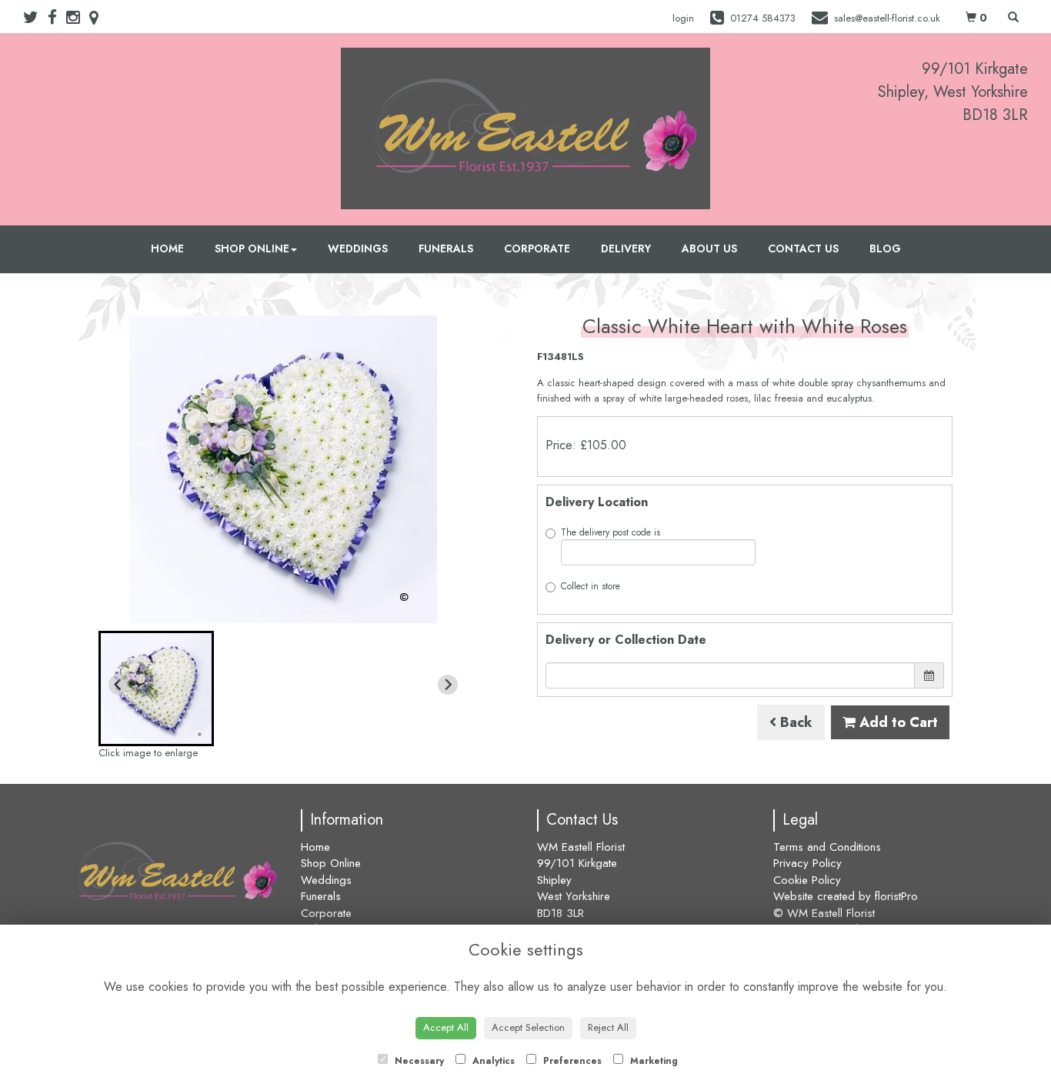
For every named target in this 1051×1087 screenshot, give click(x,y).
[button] (156, 688)
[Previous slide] (118, 685)
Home (167, 248)
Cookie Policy (807, 880)
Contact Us (803, 248)
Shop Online (252, 248)
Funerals (446, 248)
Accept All (446, 1027)
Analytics (492, 1061)
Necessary (418, 1061)
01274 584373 (978, 138)
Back (794, 722)
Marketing (652, 1061)
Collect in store (590, 586)
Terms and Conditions (827, 847)
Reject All (608, 1027)
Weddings (358, 248)
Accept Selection (528, 1027)
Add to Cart (897, 722)
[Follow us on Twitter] (35, 17)
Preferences (571, 1061)
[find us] (98, 17)
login (683, 18)
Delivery (626, 248)
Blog (885, 248)
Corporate (537, 248)
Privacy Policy (807, 863)
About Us (709, 248)
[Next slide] (448, 685)
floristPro (896, 896)
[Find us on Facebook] (57, 17)
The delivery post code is (610, 532)
